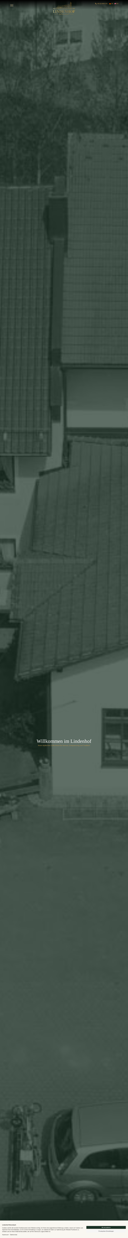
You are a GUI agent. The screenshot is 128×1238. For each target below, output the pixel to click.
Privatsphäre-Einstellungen (106, 1231)
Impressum (5, 1234)
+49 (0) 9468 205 (102, 3)
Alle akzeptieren (106, 1227)
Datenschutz (13, 1234)
